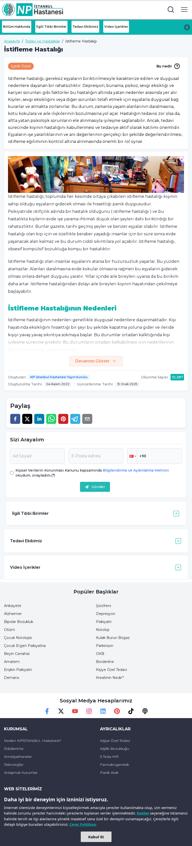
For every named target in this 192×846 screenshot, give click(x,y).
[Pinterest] (117, 711)
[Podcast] (145, 711)
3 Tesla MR (109, 756)
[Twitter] (61, 711)
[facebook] (15, 419)
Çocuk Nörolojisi (18, 637)
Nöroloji (102, 629)
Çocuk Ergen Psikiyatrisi (25, 645)
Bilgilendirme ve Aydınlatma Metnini (135, 470)
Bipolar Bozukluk (18, 621)
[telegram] (75, 419)
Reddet (143, 813)
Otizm (9, 629)
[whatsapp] (51, 419)
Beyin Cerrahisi (17, 653)
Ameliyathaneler (18, 756)
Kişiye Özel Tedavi (111, 669)
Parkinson (104, 645)
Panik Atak (109, 772)
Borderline (105, 661)
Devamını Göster (92, 361)
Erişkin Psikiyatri (18, 669)
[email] (87, 419)
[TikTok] (131, 711)
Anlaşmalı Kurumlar (21, 772)
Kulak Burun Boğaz (113, 637)
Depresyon (105, 613)
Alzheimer (13, 613)
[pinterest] (63, 419)
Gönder (98, 487)
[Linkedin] (103, 711)
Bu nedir (164, 66)
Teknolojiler (14, 764)
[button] (132, 456)
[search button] (170, 9)
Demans (11, 677)
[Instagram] (89, 711)
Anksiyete (12, 605)
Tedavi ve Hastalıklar (42, 41)
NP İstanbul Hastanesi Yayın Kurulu (59, 377)
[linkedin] (39, 419)
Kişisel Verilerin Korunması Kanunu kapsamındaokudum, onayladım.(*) (92, 473)
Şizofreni (103, 605)
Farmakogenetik (114, 764)
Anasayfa (12, 41)
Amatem (12, 661)
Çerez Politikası (83, 824)
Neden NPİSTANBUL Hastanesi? (32, 740)
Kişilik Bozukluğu (114, 748)
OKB (100, 653)
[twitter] (27, 419)
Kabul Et (96, 836)
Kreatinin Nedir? (110, 677)
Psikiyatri (104, 621)
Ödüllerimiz (14, 748)
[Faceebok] (47, 711)
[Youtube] (75, 711)
